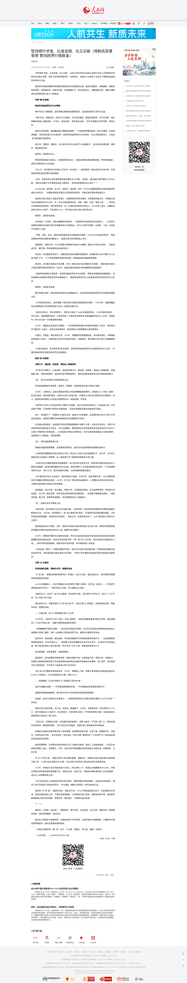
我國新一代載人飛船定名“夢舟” (135, 126)
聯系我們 (138, 952)
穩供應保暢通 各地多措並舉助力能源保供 (138, 111)
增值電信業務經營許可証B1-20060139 (83, 963)
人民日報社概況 (50, 952)
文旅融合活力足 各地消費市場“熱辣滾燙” (138, 96)
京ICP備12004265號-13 (134, 963)
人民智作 (93, 942)
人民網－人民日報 (57, 67)
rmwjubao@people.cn (120, 959)
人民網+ (47, 942)
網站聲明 (115, 952)
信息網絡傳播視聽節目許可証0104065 (53, 967)
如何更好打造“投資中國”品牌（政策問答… (139, 86)
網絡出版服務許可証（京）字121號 (104, 967)
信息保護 (131, 952)
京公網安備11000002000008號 (136, 967)
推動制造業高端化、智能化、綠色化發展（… (139, 116)
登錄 (151, 23)
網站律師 (123, 952)
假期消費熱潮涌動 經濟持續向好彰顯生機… (139, 121)
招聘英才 (77, 952)
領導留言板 (70, 942)
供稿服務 (100, 952)
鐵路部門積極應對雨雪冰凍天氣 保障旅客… (139, 91)
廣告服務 (84, 952)
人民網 (33, 42)
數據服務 (108, 952)
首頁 (32, 23)
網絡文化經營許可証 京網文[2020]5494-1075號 (79, 967)
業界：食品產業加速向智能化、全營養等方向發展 (52, 907)
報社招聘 (69, 952)
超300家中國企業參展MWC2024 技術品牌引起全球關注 (55, 888)
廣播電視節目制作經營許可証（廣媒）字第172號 (111, 963)
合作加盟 (92, 952)
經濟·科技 (41, 42)
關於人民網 (61, 952)
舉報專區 (113, 23)
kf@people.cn (76, 959)
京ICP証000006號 (121, 967)
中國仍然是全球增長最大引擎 (135, 101)
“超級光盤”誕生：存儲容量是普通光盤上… (139, 131)
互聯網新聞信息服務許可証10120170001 (58, 963)
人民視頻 (81, 942)
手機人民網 (58, 942)
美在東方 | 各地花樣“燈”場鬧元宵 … (137, 106)
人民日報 (35, 942)
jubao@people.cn (112, 955)
